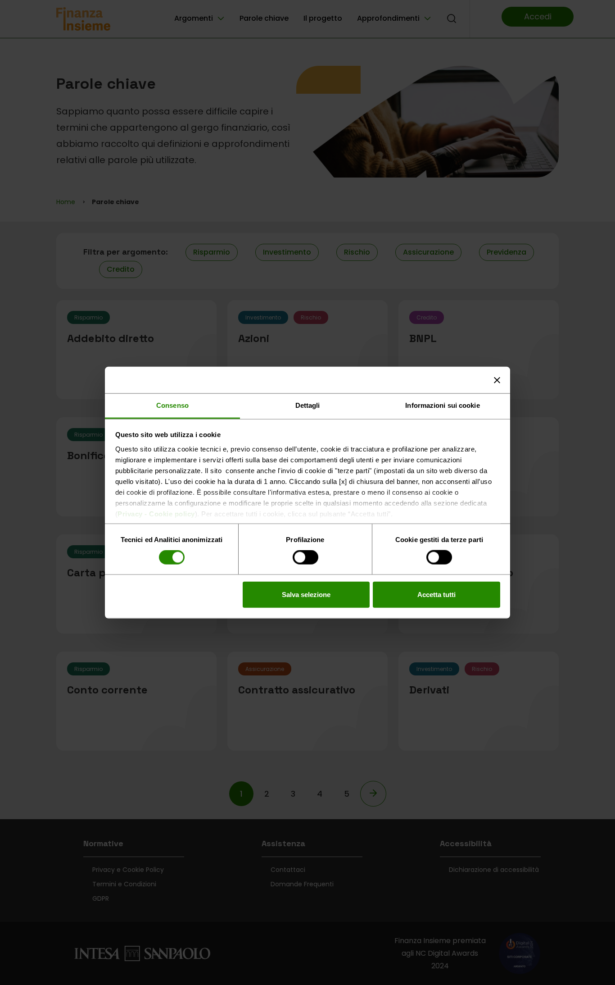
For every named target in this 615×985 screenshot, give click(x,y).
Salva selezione (306, 594)
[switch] (305, 558)
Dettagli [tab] (307, 405)
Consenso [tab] (172, 405)
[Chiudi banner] (497, 380)
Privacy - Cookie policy (156, 513)
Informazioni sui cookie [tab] (442, 405)
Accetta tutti (436, 594)
